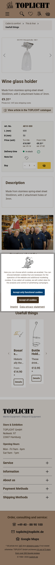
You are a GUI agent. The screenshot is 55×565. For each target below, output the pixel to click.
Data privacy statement (32, 306)
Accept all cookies (28, 300)
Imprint (14, 306)
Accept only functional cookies (28, 292)
